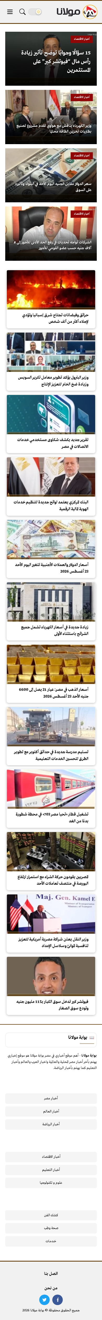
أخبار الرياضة (51, 1124)
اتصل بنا (51, 1273)
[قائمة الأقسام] (10, 12)
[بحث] (22, 12)
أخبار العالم (51, 1111)
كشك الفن (51, 1215)
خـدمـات (51, 1241)
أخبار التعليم (51, 1170)
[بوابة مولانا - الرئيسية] (76, 11)
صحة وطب (51, 1228)
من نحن (50, 1288)
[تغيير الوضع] (35, 11)
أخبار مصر (51, 1098)
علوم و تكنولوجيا (51, 1183)
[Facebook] (57, 1300)
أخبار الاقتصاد (51, 1157)
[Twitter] (44, 1300)
